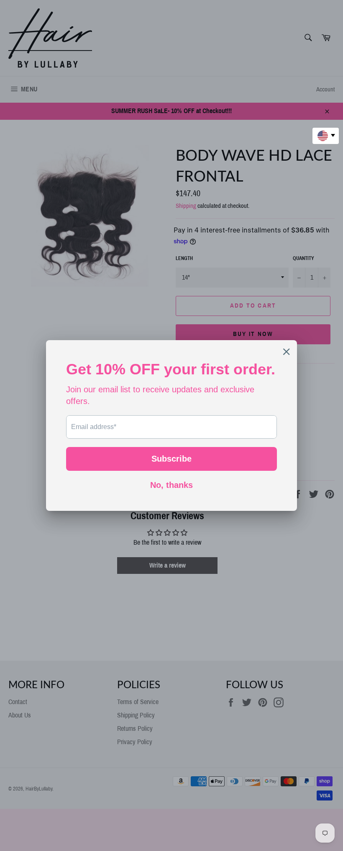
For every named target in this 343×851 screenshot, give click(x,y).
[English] (325, 136)
